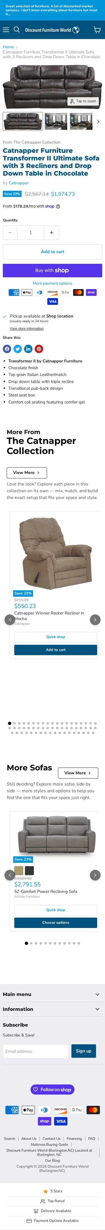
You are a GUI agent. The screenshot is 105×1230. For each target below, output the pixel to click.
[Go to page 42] (26, 733)
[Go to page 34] (76, 728)
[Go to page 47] (50, 733)
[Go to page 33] (71, 728)
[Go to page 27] (43, 728)
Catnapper (19, 183)
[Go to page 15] (76, 723)
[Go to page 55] (88, 733)
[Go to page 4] (24, 723)
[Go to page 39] (12, 733)
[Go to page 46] (45, 733)
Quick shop (55, 636)
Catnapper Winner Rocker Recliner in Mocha (49, 615)
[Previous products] (9, 619)
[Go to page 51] (69, 733)
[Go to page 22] (19, 728)
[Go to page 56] (93, 733)
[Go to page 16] (81, 723)
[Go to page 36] (86, 728)
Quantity (10, 220)
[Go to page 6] (33, 723)
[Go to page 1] (9, 723)
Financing (74, 1138)
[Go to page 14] (71, 723)
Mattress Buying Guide (49, 1144)
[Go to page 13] (67, 723)
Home (8, 47)
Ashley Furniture (26, 896)
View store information (27, 329)
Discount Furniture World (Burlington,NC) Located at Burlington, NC (49, 1152)
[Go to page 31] (62, 728)
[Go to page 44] (36, 733)
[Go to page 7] (38, 723)
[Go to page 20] (9, 728)
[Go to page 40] (17, 733)
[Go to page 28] (47, 728)
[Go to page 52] (74, 733)
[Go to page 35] (81, 728)
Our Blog (52, 1160)
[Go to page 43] (31, 733)
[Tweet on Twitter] (17, 349)
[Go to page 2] (14, 723)
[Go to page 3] (19, 723)
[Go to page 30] (57, 728)
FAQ (91, 1138)
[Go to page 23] (24, 728)
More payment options (52, 283)
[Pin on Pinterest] (39, 349)
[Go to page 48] (55, 733)
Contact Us (51, 1138)
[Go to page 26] (38, 728)
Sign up (84, 1051)
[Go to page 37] (90, 728)
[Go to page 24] (28, 728)
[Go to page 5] (28, 723)
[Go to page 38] (95, 728)
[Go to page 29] (52, 728)
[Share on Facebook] (7, 349)
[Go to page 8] (43, 723)
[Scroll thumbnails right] (97, 121)
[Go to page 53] (79, 733)
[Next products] (95, 619)
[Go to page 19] (95, 723)
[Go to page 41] (21, 733)
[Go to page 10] (52, 723)
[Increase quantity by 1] (52, 232)
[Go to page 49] (60, 733)
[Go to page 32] (67, 728)
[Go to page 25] (33, 728)
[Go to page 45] (40, 733)
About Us (28, 1138)
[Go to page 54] (83, 733)
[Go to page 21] (14, 728)
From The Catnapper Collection (31, 142)
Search (9, 1138)
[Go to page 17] (86, 723)
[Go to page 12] (62, 723)
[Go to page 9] (47, 723)
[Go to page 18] (90, 723)
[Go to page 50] (64, 733)
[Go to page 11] (57, 723)
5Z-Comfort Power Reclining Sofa (45, 891)
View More (23, 472)
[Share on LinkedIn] (28, 349)
